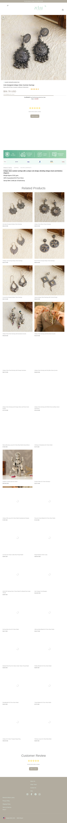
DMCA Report (20, 818)
